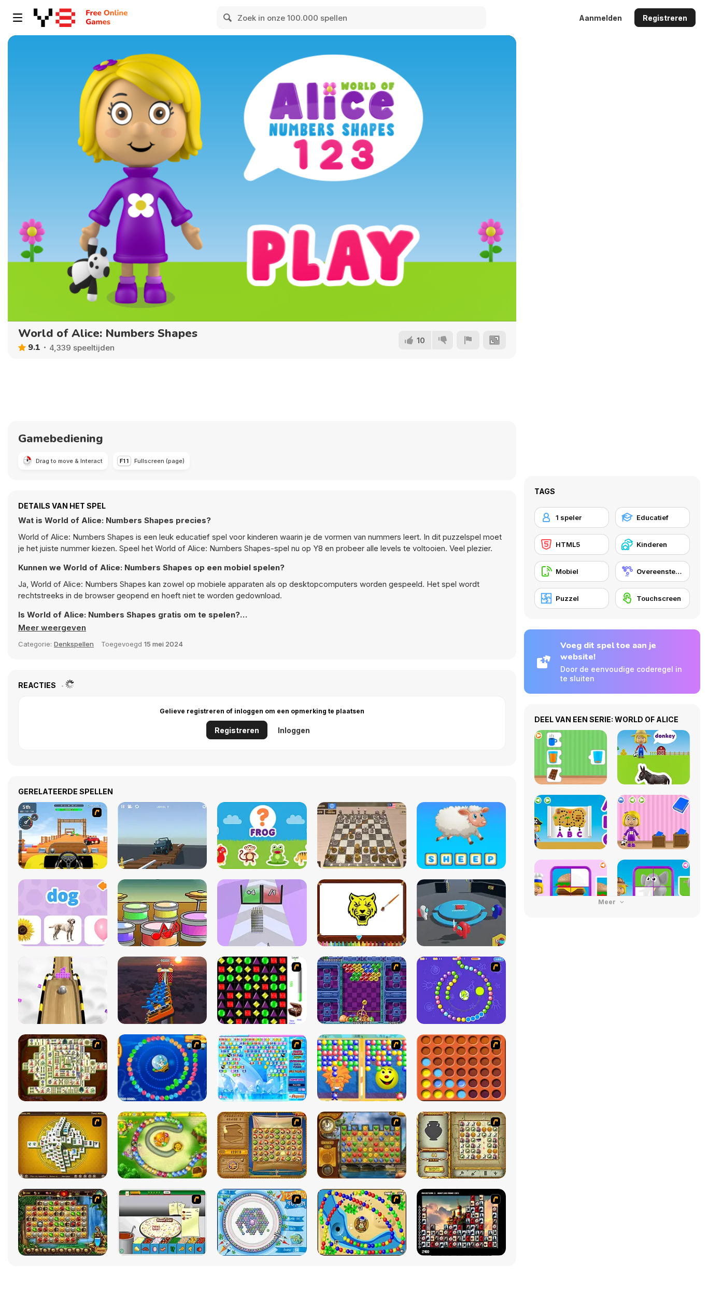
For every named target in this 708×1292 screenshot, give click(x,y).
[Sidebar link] (17, 17)
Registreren (665, 17)
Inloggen (294, 730)
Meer (607, 902)
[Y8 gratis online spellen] (54, 17)
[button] (52, 628)
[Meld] (468, 340)
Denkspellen (74, 644)
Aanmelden (600, 17)
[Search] (228, 17)
